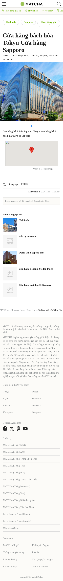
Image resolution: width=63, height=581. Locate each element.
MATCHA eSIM (10, 528)
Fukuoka (7, 405)
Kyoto (6, 398)
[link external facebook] (6, 429)
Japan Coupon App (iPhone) (16, 514)
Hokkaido (11, 22)
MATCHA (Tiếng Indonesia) (16, 486)
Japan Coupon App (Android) (17, 521)
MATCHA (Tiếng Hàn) (14, 472)
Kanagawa (8, 412)
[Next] (58, 91)
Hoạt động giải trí (13, 10)
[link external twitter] (12, 429)
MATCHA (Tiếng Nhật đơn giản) (19, 500)
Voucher (49, 10)
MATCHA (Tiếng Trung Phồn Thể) (20, 459)
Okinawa (36, 405)
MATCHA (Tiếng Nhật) (14, 445)
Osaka (35, 391)
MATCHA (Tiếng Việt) (14, 493)
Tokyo (6, 391)
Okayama (36, 412)
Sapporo (28, 22)
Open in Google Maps (43, 169)
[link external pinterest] (19, 429)
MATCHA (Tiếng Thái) (14, 465)
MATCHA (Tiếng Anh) (14, 452)
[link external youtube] (26, 429)
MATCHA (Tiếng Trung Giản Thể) (20, 479)
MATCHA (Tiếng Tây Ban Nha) (18, 507)
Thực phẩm (33, 10)
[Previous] (5, 91)
